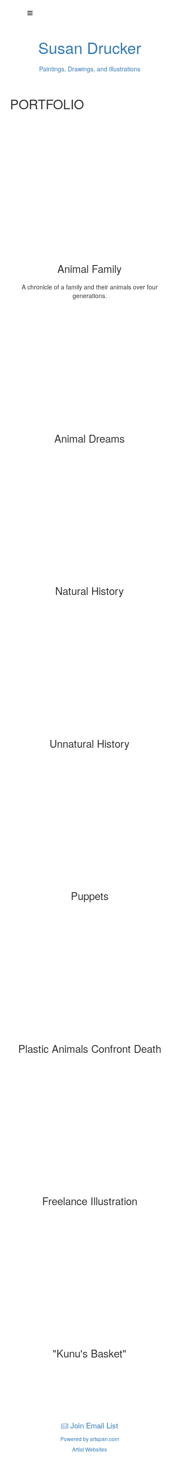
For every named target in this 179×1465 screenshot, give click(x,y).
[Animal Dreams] (89, 369)
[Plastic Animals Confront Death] (89, 979)
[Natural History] (89, 521)
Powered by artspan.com (89, 1438)
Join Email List (94, 1425)
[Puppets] (89, 827)
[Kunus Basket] (89, 1284)
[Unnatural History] (89, 674)
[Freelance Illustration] (89, 1132)
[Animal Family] (89, 199)
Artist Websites (89, 1449)
